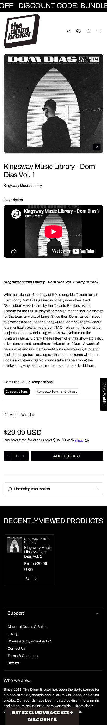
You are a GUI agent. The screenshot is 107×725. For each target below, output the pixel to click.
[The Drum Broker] (22, 31)
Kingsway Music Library (23, 186)
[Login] (78, 31)
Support (16, 613)
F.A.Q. (13, 634)
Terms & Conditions (23, 656)
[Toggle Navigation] (98, 31)
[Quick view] (27, 578)
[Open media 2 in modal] (53, 103)
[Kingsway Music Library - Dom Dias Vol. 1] (29, 560)
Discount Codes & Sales (27, 627)
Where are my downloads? (29, 641)
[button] (68, 31)
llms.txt (13, 663)
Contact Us (16, 648)
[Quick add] (35, 578)
